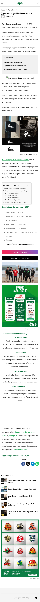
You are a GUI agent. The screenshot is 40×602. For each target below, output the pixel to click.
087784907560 (20, 450)
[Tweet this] (28, 464)
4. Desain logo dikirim (14, 200)
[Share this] (23, 464)
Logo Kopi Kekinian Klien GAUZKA (15, 65)
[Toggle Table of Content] (27, 185)
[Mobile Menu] (2, 3)
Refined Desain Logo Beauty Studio (15, 69)
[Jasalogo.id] (20, 3)
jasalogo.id (13, 436)
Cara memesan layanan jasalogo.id (17, 191)
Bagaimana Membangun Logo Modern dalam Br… (22, 505)
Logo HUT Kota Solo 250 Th (13, 62)
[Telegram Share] (33, 464)
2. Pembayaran (12, 195)
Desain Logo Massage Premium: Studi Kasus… (22, 481)
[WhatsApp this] (37, 464)
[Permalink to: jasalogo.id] (3, 16)
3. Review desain (13, 197)
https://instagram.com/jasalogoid (20, 244)
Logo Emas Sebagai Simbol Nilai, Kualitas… (20, 497)
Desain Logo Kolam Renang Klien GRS (22, 489)
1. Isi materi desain (13, 193)
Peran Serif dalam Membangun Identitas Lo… (23, 513)
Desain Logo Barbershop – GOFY (15, 188)
